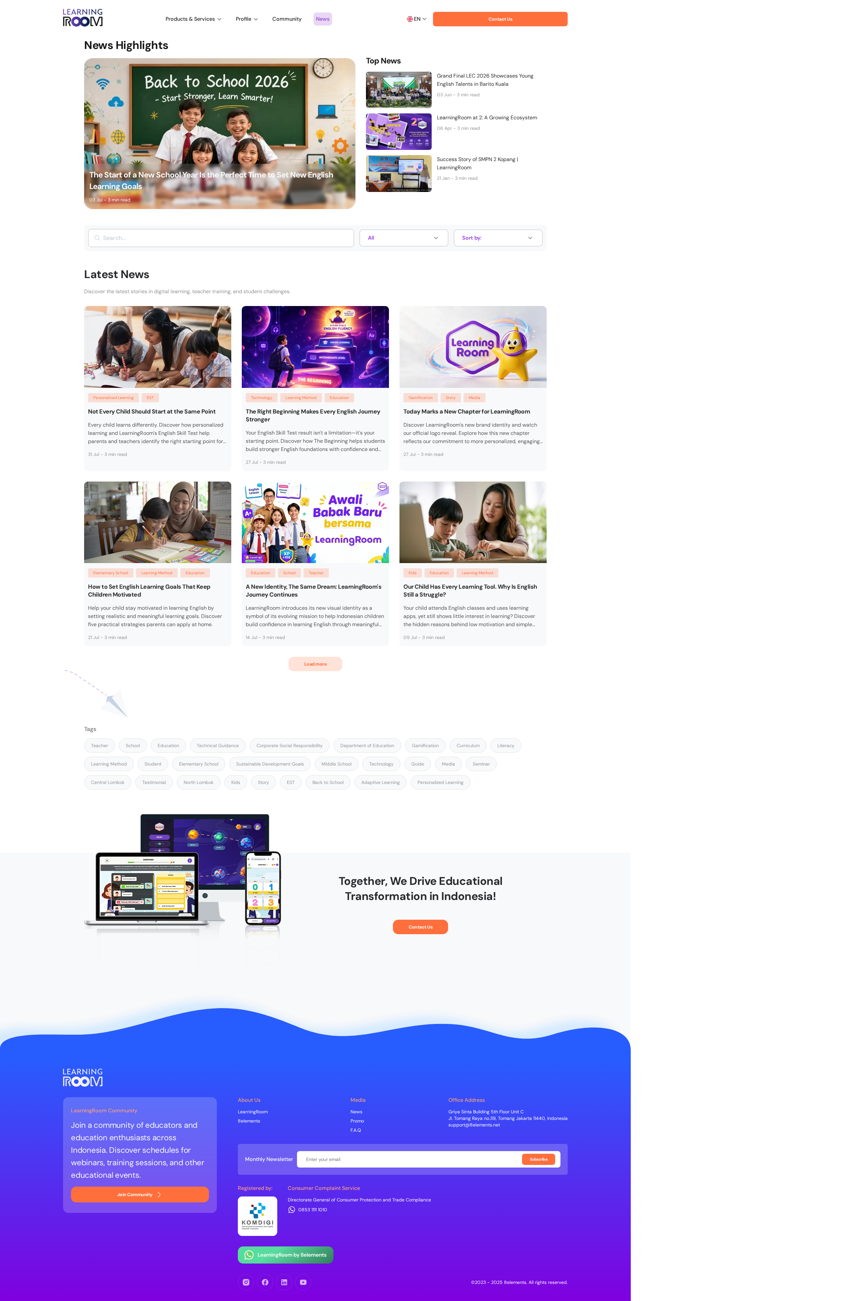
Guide (417, 764)
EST (150, 397)
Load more (315, 664)
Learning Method (301, 397)
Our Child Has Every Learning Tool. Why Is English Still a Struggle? (470, 591)
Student (153, 764)
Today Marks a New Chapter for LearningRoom (466, 411)
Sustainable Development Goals (270, 764)
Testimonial (154, 782)
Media (474, 397)
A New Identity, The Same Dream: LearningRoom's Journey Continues (313, 591)
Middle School (337, 764)
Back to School (328, 782)
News (323, 18)
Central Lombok (108, 782)
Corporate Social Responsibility (290, 745)
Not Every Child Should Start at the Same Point (152, 411)
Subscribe (539, 1159)
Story (451, 397)
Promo (357, 1121)
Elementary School (110, 573)
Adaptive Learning (380, 782)
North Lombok (199, 782)
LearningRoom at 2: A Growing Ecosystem (487, 117)
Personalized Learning (113, 397)
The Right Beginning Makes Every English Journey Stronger (313, 415)
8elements (249, 1121)
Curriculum (468, 745)
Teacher (316, 573)
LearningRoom (253, 1112)
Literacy (505, 745)
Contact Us (500, 19)
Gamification (421, 397)
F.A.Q (356, 1130)
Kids (413, 573)
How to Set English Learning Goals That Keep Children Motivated (149, 591)
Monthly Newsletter (269, 1159)
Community (287, 18)
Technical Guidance (218, 745)
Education (339, 397)
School (289, 573)
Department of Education (367, 745)
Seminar (481, 764)
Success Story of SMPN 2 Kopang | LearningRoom (477, 163)
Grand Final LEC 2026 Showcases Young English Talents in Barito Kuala (485, 79)
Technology (261, 397)
